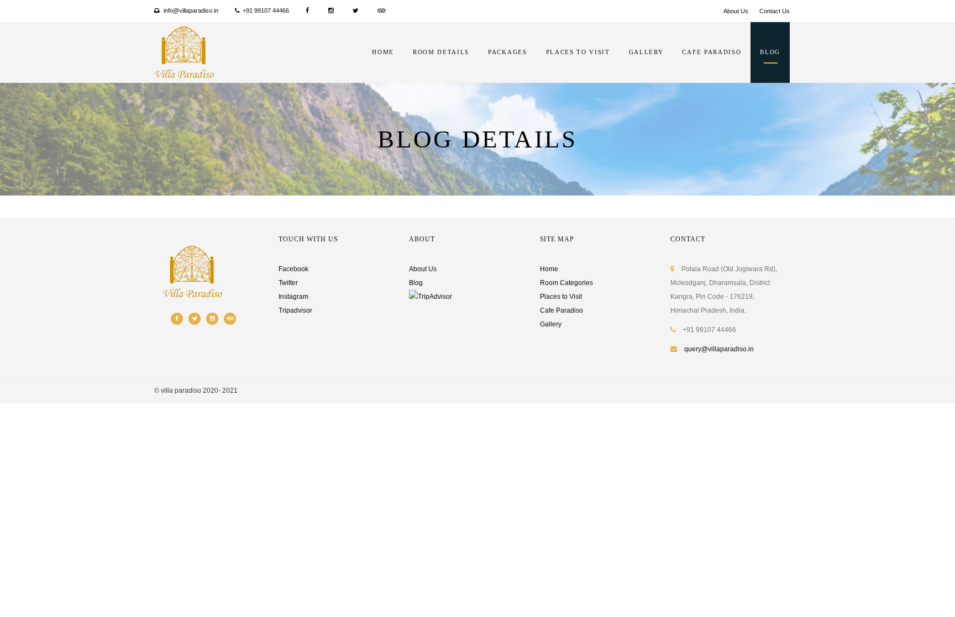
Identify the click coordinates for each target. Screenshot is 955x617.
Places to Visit (561, 296)
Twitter (288, 283)
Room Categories (566, 283)
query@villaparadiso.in (719, 349)
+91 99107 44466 (266, 10)
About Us (735, 11)
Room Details (441, 52)
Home (383, 52)
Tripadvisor (295, 310)
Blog (770, 52)
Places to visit (578, 52)
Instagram (293, 296)
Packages (507, 52)
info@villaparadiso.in (190, 10)
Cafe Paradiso (711, 52)
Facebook (293, 269)
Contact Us (774, 11)
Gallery (646, 52)
